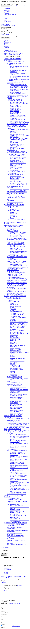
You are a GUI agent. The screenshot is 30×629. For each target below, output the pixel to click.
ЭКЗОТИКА (13, 375)
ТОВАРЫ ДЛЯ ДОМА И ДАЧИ (16, 284)
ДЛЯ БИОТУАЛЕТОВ (16, 69)
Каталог (6, 40)
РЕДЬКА (12, 356)
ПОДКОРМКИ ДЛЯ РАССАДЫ (19, 138)
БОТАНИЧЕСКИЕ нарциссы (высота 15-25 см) (18, 441)
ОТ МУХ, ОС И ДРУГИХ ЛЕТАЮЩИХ (17, 168)
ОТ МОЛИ (13, 166)
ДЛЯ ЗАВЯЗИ (14, 132)
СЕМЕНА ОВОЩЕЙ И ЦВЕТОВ (13, 297)
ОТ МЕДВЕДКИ (15, 114)
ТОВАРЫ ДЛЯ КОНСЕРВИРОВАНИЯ (15, 296)
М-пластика (13, 216)
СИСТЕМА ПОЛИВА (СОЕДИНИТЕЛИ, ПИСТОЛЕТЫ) (16, 260)
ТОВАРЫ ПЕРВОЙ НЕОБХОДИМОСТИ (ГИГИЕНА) (16, 272)
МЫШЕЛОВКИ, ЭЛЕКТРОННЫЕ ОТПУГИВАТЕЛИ (15, 180)
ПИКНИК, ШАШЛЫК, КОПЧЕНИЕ (17, 257)
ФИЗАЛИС (13, 374)
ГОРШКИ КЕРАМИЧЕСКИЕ (15, 206)
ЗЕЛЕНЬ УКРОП (15, 316)
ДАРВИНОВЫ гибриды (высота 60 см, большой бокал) (19, 457)
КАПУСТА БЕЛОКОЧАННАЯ (19, 322)
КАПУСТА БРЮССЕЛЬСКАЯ (18, 325)
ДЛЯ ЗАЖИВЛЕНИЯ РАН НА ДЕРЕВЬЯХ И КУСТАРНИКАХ (19, 85)
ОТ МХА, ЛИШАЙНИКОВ (14, 99)
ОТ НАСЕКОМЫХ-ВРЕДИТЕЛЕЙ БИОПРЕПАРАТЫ (15, 111)
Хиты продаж (7, 42)
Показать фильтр (5, 560)
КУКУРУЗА (13, 336)
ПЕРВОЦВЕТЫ (11, 449)
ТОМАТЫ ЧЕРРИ (15, 365)
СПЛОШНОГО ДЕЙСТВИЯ (18, 190)
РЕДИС (12, 355)
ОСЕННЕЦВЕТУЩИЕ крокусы (19, 437)
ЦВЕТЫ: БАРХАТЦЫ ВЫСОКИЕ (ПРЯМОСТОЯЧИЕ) (19, 395)
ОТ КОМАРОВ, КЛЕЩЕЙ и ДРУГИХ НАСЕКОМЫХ (18, 163)
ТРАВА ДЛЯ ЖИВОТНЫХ (14, 377)
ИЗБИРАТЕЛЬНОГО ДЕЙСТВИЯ (19, 189)
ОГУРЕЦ (12, 342)
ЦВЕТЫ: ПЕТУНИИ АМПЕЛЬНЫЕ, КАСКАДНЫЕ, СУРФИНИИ (19, 401)
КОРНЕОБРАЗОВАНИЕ (17, 134)
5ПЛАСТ (12, 212)
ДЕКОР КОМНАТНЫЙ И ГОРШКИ (14, 205)
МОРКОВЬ (13, 340)
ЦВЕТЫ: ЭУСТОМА (16, 414)
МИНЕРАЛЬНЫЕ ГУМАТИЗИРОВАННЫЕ (17, 510)
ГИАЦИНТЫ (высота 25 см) (15, 432)
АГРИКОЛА (10, 538)
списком (6, 572)
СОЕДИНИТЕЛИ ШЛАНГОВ (18, 265)
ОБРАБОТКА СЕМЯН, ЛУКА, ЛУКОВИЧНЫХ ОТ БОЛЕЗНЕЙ (19, 88)
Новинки (6, 44)
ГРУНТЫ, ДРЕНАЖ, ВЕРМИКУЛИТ (14, 193)
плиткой (6, 573)
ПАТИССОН (14, 343)
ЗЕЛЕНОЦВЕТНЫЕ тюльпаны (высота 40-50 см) (19, 465)
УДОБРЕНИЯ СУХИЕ (13, 504)
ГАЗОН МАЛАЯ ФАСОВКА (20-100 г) (18, 423)
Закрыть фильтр (5, 547)
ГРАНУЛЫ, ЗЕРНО (15, 176)
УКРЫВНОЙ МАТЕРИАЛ (14, 294)
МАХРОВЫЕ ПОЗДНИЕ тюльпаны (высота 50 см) (17, 462)
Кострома (12, 215)
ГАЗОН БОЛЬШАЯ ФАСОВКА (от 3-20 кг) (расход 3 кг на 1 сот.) (18, 419)
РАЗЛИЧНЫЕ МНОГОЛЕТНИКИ (16, 494)
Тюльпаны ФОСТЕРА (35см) (18, 492)
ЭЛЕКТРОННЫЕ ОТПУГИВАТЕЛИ (17, 192)
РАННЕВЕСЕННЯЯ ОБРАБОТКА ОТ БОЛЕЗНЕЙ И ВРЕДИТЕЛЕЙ (17, 124)
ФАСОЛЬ (12, 372)
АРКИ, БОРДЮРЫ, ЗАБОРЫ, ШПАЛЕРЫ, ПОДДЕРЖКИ (18, 233)
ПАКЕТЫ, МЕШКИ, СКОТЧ (15, 255)
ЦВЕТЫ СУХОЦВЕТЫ (16, 413)
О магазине (7, 11)
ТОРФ (9, 199)
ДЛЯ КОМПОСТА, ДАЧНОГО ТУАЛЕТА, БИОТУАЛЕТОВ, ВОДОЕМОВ (15, 63)
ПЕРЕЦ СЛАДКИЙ (15, 349)
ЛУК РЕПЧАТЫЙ (15, 339)
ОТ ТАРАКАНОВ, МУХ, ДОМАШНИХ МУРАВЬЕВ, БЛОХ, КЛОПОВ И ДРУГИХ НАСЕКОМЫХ (18, 158)
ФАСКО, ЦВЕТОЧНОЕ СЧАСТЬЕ (16, 544)
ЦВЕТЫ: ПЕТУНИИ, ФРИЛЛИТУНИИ (16, 408)
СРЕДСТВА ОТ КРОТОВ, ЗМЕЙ (19, 122)
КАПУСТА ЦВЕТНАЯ (16, 332)
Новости (6, 46)
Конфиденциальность (10, 14)
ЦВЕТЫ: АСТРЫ (15, 388)
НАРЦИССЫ (10, 439)
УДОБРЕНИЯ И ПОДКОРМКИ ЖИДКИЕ (15, 523)
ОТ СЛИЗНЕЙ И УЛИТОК (17, 121)
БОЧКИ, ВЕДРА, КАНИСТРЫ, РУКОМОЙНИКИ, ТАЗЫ (19, 251)
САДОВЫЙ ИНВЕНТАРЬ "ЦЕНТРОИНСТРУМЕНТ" (14, 276)
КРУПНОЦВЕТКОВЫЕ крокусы (19, 436)
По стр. (6, 590)
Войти (5, 20)
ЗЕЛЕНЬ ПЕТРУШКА (16, 312)
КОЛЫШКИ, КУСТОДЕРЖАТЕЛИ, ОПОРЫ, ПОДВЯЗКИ (17, 240)
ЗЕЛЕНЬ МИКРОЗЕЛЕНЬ (17, 314)
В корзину (3, 582)
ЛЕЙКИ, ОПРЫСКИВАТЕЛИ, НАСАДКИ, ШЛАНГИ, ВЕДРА (15, 243)
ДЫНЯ (12, 310)
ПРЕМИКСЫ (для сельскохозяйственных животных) (16, 150)
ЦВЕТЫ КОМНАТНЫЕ (13, 382)
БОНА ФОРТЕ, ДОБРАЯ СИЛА (16, 540)
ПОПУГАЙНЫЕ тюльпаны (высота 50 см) (17, 477)
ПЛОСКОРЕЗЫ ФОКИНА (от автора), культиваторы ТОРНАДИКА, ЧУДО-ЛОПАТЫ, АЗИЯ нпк (17, 268)
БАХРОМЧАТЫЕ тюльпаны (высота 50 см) (18, 454)
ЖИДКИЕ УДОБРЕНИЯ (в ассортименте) (14, 533)
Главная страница (9, 50)
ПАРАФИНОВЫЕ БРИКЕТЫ (18, 183)
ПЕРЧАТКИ (10, 258)
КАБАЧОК (13, 320)
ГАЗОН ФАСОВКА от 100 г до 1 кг (17, 424)
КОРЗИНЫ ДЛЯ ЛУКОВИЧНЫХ (16, 291)
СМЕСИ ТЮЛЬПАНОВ (17, 452)
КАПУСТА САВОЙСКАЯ (17, 330)
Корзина (6, 18)
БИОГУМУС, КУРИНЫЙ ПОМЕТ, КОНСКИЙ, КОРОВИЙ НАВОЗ (19, 507)
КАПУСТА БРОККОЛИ (17, 323)
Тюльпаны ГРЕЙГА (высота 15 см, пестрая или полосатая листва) (19, 474)
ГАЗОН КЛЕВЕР (11, 421)
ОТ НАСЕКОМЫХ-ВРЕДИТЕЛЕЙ (15, 107)
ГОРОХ (12, 307)
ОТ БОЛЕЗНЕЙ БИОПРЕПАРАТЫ (15, 91)
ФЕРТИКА (10, 543)
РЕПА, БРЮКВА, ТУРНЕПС (18, 358)
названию (6, 568)
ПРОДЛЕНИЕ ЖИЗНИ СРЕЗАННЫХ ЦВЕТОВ (17, 143)
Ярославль (13, 209)
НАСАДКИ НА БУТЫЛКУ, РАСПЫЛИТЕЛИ (17, 247)
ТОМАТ (12, 364)
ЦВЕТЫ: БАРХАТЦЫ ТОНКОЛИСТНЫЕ (16, 397)
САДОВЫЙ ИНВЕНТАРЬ (14, 274)
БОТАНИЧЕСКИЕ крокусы (18, 434)
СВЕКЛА (13, 359)
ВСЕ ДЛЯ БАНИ (11, 229)
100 (21, 585)
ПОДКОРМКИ (14, 137)
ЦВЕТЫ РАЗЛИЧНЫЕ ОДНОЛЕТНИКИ (16, 410)
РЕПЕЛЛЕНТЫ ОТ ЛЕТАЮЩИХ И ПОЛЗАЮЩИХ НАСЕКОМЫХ (17, 153)
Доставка (6, 13)
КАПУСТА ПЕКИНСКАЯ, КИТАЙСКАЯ (17, 328)
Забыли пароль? (16, 626)
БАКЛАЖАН (14, 304)
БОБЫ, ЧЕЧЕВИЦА (15, 306)
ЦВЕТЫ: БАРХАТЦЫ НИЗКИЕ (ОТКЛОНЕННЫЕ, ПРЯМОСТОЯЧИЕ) (19, 391)
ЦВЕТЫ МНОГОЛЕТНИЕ (14, 384)
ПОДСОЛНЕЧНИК (15, 351)
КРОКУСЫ (10, 433)
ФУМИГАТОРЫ (14, 170)
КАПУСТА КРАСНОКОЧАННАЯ (19, 326)
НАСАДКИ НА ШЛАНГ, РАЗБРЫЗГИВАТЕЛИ (17, 263)
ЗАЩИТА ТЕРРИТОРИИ (17, 161)
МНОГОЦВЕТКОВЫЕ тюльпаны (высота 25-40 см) (19, 483)
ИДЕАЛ (9, 541)
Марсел (12, 218)
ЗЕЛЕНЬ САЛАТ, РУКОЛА (17, 313)
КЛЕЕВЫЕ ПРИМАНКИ (17, 177)
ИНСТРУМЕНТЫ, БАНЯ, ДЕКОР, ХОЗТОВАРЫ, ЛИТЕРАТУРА (13, 54)
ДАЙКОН (13, 309)
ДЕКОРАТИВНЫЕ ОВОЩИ (18, 387)
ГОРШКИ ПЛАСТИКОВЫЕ (15, 210)
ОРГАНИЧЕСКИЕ (15, 518)
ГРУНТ (9, 194)
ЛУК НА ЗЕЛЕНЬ (15, 338)
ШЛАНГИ (13, 254)
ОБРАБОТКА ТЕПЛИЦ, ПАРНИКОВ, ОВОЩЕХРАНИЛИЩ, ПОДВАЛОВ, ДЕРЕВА (17, 96)
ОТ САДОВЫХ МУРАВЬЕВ (18, 119)
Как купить (7, 10)
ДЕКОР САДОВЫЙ (12, 231)
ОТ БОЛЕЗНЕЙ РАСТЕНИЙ (18, 93)
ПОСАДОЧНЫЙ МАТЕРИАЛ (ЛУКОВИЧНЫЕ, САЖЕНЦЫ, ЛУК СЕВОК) (16, 429)
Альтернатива (14, 213)
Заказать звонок (5, 24)
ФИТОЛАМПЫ (11, 228)
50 (19, 585)
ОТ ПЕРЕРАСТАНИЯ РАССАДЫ (19, 135)
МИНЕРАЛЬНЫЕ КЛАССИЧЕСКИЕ (15, 513)
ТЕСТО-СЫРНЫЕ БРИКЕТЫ (18, 184)
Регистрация (7, 21)
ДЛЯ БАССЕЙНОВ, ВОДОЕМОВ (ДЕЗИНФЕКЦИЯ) (19, 77)
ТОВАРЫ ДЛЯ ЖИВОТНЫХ (15, 293)
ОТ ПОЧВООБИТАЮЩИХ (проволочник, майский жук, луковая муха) (18, 117)
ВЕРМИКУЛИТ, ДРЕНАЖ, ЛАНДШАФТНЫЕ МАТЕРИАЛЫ (16, 197)
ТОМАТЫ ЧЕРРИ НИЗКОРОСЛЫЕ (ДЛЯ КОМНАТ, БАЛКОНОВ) (17, 368)
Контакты (6, 47)
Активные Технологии (14, 603)
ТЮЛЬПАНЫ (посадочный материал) (17, 450)
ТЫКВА (12, 371)
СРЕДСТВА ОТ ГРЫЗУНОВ (15, 174)
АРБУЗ (12, 303)
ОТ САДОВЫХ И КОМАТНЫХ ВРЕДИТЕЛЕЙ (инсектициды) (16, 101)
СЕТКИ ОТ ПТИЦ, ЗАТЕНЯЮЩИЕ (17, 288)
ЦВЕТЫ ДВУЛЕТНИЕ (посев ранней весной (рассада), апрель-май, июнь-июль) (17, 380)
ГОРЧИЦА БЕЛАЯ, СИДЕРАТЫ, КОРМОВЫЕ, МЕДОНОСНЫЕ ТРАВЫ (18, 426)
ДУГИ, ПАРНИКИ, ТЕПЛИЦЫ (16, 238)
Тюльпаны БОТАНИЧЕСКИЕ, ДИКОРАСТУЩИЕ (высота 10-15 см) (19, 490)
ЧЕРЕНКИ (10, 290)
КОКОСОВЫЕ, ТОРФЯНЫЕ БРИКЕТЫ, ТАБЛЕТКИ (15, 202)
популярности (8, 569)
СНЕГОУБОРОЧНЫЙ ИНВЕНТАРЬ (17, 283)
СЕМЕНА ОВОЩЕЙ (13, 301)
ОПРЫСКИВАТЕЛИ (16, 249)
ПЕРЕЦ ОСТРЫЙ (15, 348)
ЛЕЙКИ (12, 245)
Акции (6, 43)
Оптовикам (7, 8)
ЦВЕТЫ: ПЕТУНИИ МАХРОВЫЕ (16, 405)
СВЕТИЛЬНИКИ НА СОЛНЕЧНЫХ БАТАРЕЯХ (17, 236)
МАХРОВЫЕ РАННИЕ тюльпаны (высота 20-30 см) (19, 471)
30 (17, 585)
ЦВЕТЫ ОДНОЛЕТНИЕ (14, 385)
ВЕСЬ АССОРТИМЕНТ (10, 52)
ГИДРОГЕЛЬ (10, 200)
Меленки (12, 207)
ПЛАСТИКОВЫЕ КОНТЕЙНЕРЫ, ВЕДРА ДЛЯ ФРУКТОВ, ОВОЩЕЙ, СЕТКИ (17, 280)
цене (5, 566)
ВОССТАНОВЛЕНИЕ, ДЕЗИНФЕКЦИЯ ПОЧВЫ (14, 499)
